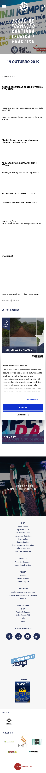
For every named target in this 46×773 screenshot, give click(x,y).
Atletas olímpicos (23, 533)
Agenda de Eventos (23, 565)
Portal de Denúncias (23, 551)
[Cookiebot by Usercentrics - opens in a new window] (32, 356)
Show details (32, 399)
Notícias (23, 575)
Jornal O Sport (23, 582)
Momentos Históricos (23, 536)
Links (23, 618)
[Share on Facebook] (11, 300)
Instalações (23, 539)
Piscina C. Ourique (23, 612)
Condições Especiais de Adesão (23, 592)
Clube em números (23, 548)
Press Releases (23, 578)
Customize (21, 415)
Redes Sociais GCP (23, 615)
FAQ (23, 621)
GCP (23, 609)
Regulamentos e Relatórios (23, 545)
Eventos (23, 558)
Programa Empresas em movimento (23, 595)
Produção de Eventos (23, 562)
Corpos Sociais (23, 542)
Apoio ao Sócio (23, 530)
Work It (23, 598)
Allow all (23, 407)
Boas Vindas (23, 527)
